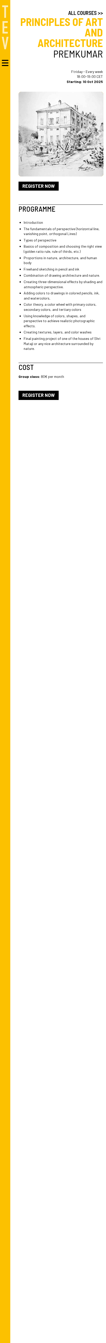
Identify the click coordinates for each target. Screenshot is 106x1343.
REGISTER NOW (38, 186)
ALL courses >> (85, 12)
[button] (98, 134)
